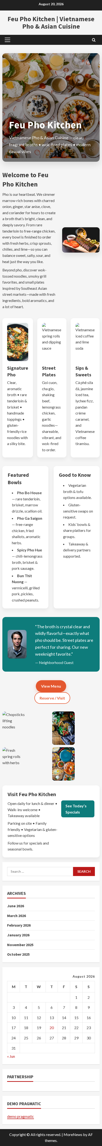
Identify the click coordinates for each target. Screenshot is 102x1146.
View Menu (51, 686)
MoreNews (73, 1134)
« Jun (11, 1056)
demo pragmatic (20, 1116)
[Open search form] (94, 39)
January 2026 (18, 935)
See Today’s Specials (76, 809)
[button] (7, 40)
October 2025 (18, 954)
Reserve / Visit (52, 698)
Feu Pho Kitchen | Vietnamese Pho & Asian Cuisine (51, 23)
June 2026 (15, 905)
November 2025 (20, 944)
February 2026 (19, 925)
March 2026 (16, 915)
